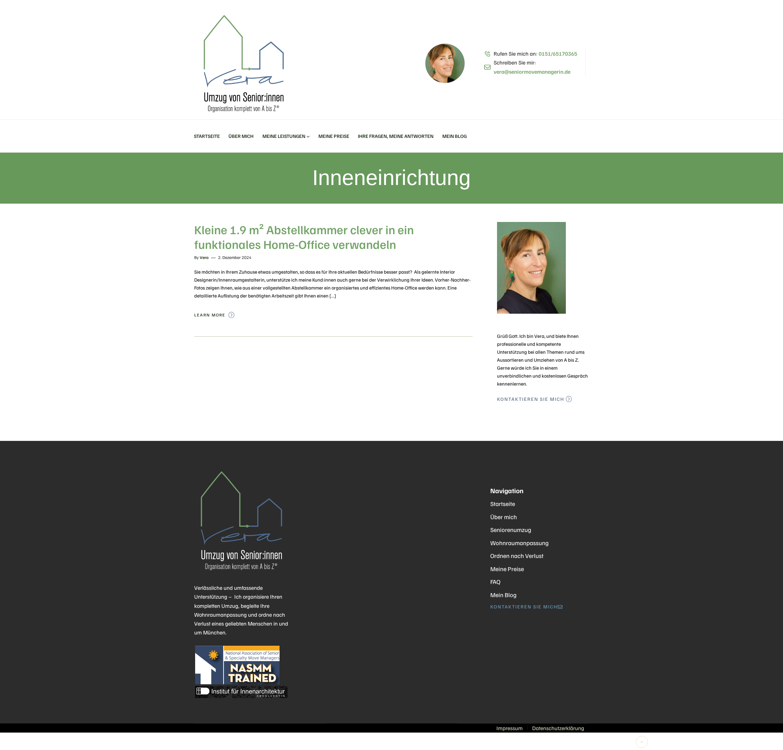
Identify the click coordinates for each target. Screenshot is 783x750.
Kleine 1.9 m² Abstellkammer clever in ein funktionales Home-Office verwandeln (304, 237)
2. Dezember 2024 (234, 257)
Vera (204, 257)
